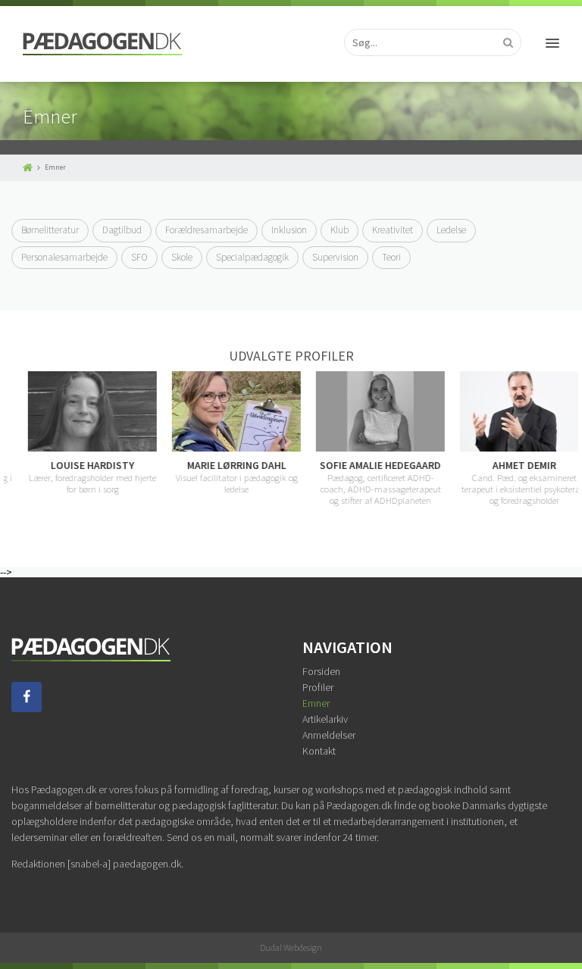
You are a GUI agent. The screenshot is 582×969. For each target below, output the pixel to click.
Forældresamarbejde (206, 229)
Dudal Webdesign (291, 947)
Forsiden (321, 671)
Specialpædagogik (252, 257)
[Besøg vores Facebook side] (26, 708)
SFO (139, 257)
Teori (391, 257)
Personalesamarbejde (64, 257)
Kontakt (319, 751)
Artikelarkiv (325, 719)
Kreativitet (392, 229)
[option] (78, 432)
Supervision (335, 257)
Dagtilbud (122, 229)
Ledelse (451, 229)
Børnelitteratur (50, 229)
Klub (339, 229)
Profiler (317, 687)
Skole (181, 257)
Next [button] (570, 438)
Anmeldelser (328, 735)
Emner (316, 703)
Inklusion (289, 229)
